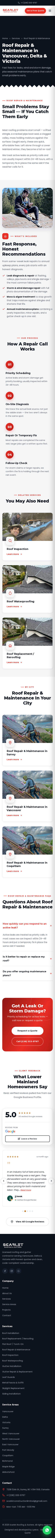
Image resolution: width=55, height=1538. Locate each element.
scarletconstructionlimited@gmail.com (26, 1501)
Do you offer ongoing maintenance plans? (24, 973)
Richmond (7, 1461)
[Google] (18, 1271)
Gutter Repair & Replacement (17, 1371)
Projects (6, 1309)
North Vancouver (11, 1439)
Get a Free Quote (35, 11)
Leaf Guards (8, 1377)
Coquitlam (7, 1455)
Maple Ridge (8, 1466)
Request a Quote (27, 1030)
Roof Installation (10, 1333)
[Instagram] (11, 1271)
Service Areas (9, 1304)
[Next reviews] (51, 1181)
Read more (25, 1190)
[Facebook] (5, 1271)
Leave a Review (29, 1139)
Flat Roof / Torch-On (13, 1344)
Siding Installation (11, 1393)
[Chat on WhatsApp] (47, 1530)
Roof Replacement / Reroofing (17, 1338)
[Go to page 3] (27, 1211)
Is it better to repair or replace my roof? (24, 958)
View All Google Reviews (30, 1221)
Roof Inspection (10, 1355)
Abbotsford (8, 1472)
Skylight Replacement (13, 1388)
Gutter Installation (11, 1366)
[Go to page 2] (25, 1211)
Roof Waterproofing (12, 1360)
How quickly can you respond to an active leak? (25, 925)
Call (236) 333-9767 (27, 1041)
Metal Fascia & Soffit (13, 1382)
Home (5, 38)
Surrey (5, 1428)
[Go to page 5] (32, 1211)
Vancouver (7, 1411)
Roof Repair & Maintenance (16, 1349)
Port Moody (8, 1450)
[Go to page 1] (22, 1211)
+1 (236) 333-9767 (29, 3)
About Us (7, 1293)
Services (16, 38)
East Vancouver (10, 1444)
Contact (6, 1315)
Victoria (6, 1422)
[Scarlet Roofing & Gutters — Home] (10, 11)
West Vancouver (10, 1433)
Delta (5, 1417)
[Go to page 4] (30, 1211)
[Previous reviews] (4, 1181)
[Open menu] (50, 10)
